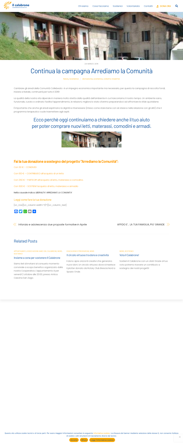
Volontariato (133, 6)
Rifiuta (84, 440)
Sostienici (118, 6)
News (66, 79)
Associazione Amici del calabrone (42, 251)
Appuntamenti (20, 251)
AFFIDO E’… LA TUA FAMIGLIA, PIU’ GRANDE (141, 224)
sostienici (98, 79)
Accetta (74, 440)
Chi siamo (83, 6)
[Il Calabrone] (16, 8)
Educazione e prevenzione (78, 251)
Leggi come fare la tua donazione (32, 199)
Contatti (148, 6)
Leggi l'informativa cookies (102, 440)
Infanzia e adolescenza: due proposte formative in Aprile (52, 224)
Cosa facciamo (100, 6)
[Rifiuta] (179, 437)
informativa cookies (102, 433)
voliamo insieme (112, 79)
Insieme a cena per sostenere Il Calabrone (37, 257)
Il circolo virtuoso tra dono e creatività (88, 255)
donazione (87, 79)
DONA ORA (165, 6)
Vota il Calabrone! (129, 255)
